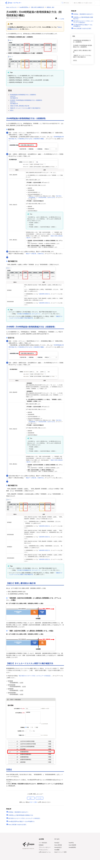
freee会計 (56, 842)
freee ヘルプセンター (11, 7)
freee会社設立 (58, 847)
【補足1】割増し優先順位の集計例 (19, 105)
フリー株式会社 (43, 842)
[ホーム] (13, 2)
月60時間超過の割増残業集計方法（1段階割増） (23, 94)
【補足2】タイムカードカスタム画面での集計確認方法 (25, 108)
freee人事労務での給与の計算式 (17, 824)
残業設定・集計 (50, 7)
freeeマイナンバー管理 (60, 852)
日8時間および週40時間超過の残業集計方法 (20, 815)
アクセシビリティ (43, 849)
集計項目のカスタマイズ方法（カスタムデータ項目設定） (35, 675)
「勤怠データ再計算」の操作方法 (34, 253)
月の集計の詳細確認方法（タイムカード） (29, 313)
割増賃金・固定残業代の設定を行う (18, 812)
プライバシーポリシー (45, 847)
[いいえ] (39, 798)
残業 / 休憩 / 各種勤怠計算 (37, 7)
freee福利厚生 (72, 847)
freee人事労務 (58, 845)
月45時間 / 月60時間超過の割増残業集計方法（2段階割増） (26, 100)
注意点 (11, 110)
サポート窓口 (33, 802)
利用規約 (41, 845)
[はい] (31, 798)
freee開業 (56, 849)
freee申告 (71, 842)
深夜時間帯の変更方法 (44, 294)
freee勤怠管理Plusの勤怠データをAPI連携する (21, 821)
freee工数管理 (72, 845)
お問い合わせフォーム (45, 852)
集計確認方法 (14, 98)
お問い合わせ (66, 2)
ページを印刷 (60, 18)
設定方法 (12, 96)
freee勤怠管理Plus (24, 7)
